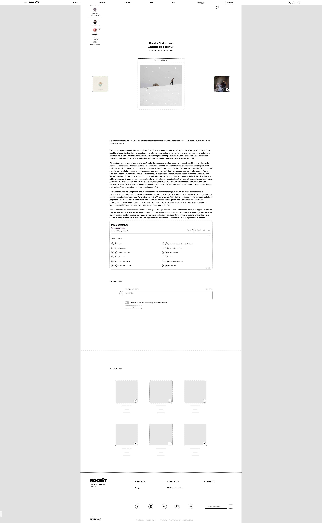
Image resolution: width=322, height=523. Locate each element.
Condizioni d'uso (150, 520)
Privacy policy (163, 520)
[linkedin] (217, 35)
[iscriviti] (230, 507)
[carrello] (289, 2)
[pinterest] (217, 41)
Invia (133, 307)
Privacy (1, 515)
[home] (34, 2)
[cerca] (293, 2)
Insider (201, 2)
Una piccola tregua (118, 228)
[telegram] (190, 506)
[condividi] (217, 7)
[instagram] (150, 506)
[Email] (217, 12)
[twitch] (177, 506)
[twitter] (217, 24)
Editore (91, 517)
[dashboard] (298, 2)
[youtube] (164, 506)
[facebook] (217, 29)
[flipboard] (217, 18)
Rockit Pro (230, 2)
